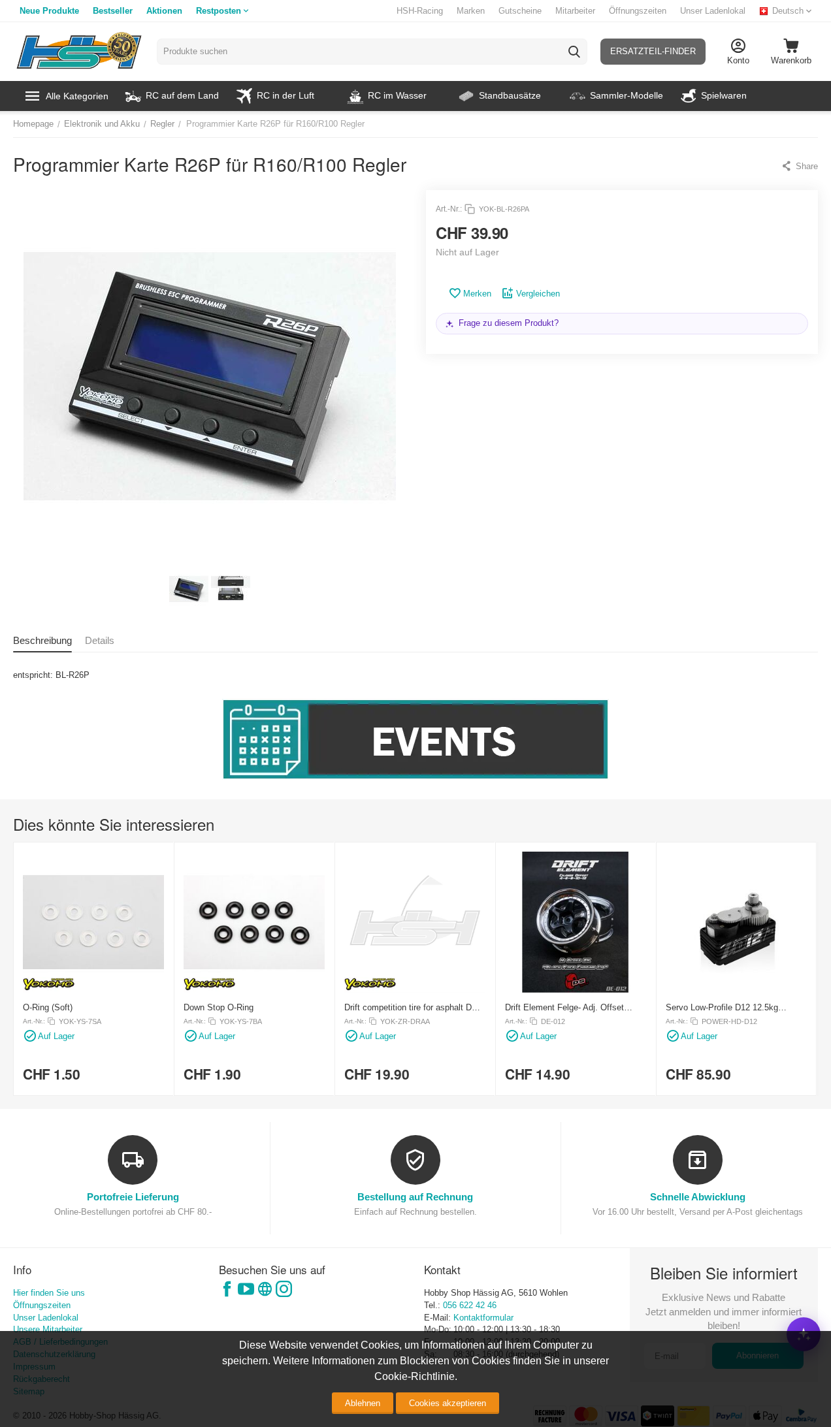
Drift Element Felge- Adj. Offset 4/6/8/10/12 (564, 1007)
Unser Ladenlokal (712, 11)
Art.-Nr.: (449, 209)
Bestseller (113, 11)
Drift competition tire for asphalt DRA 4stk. (413, 1007)
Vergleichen (538, 293)
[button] (799, 166)
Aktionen (164, 11)
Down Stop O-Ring (218, 1007)
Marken (471, 11)
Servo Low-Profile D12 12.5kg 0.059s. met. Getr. (722, 1007)
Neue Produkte (49, 11)
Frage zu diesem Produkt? (509, 323)
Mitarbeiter (575, 11)
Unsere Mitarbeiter (47, 1329)
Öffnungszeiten (637, 11)
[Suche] (574, 51)
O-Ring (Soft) (48, 1007)
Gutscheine (520, 11)
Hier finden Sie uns (49, 1293)
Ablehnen (362, 1403)
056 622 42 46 (470, 1305)
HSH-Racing (420, 11)
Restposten (218, 11)
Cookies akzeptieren (447, 1403)
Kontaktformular (483, 1318)
